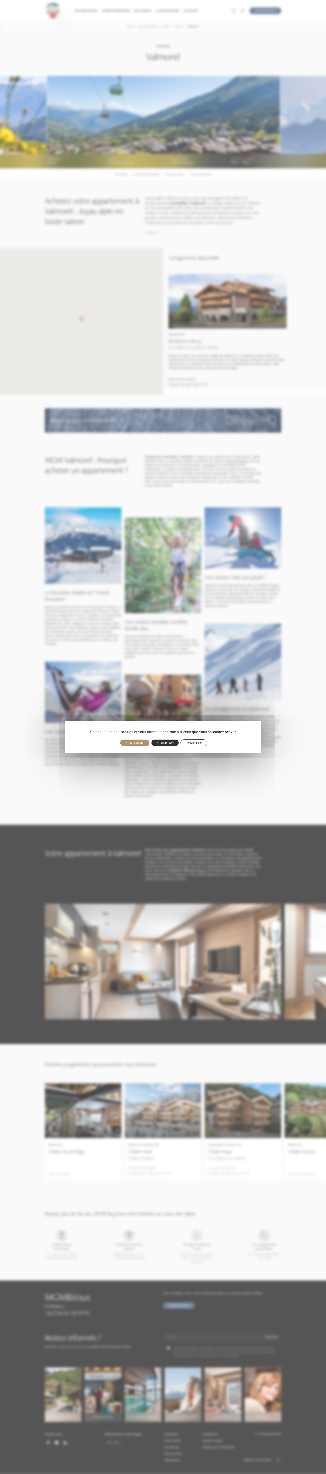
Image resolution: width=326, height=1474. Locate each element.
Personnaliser (194, 743)
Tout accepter (136, 743)
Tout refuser (166, 743)
